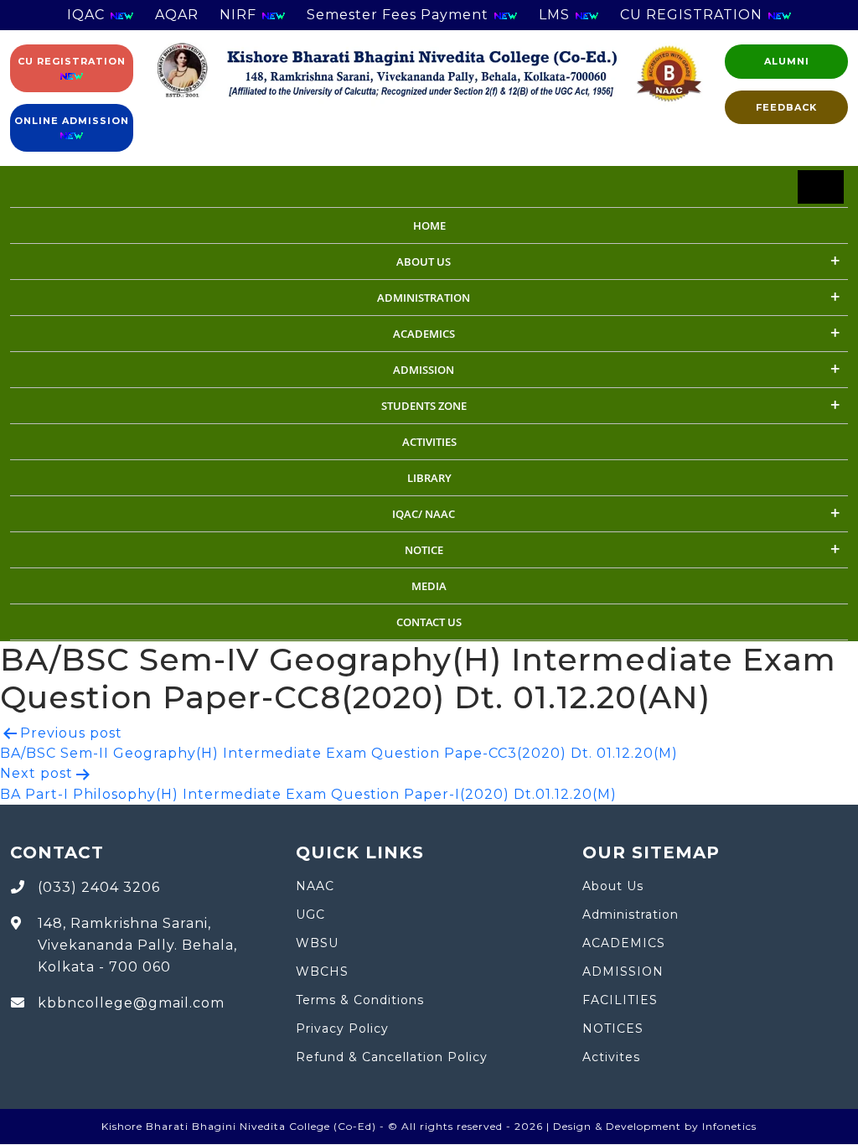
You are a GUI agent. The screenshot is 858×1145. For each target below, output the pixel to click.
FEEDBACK (786, 107)
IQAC (88, 15)
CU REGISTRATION (693, 15)
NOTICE (424, 549)
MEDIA (429, 585)
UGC (310, 914)
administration (423, 297)
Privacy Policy (342, 1028)
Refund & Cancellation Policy (392, 1057)
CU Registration (72, 61)
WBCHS (322, 971)
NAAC (315, 886)
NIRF (240, 15)
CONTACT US (429, 621)
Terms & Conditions (360, 1000)
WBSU (317, 943)
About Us (423, 261)
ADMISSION (423, 369)
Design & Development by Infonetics (655, 1126)
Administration (630, 914)
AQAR (177, 15)
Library (429, 477)
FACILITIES (620, 1000)
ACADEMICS (424, 333)
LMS (556, 15)
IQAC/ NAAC (423, 513)
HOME (429, 225)
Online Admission (71, 121)
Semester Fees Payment (400, 15)
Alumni (786, 61)
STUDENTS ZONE (424, 405)
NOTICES (613, 1028)
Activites (611, 1057)
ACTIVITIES (429, 441)
